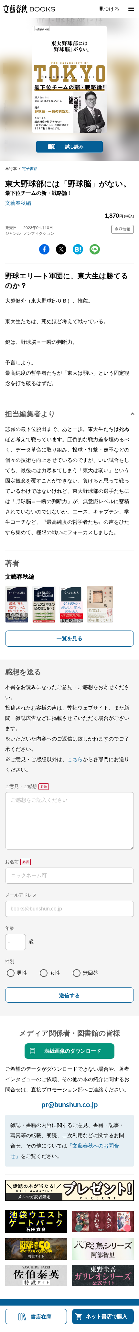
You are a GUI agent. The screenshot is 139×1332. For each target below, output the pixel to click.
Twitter (61, 249)
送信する (69, 995)
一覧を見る (69, 638)
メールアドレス (21, 895)
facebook (44, 249)
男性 (22, 973)
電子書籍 (29, 169)
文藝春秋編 (18, 203)
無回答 (90, 973)
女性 (55, 973)
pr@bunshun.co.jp (69, 1104)
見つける (109, 9)
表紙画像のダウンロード (72, 1051)
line (95, 249)
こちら (75, 759)
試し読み (74, 146)
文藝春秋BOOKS (29, 9)
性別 (9, 961)
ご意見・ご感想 (21, 786)
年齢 (9, 928)
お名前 (12, 862)
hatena (78, 249)
